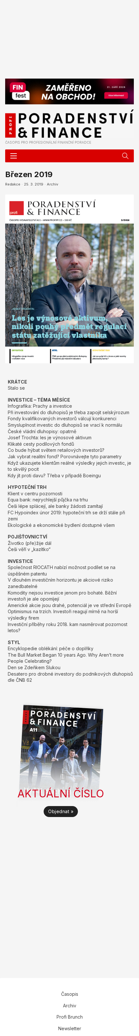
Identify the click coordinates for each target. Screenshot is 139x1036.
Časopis (69, 994)
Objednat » (60, 811)
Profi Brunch (70, 1017)
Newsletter (69, 1028)
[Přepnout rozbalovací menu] (125, 156)
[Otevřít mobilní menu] (13, 155)
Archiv (52, 184)
